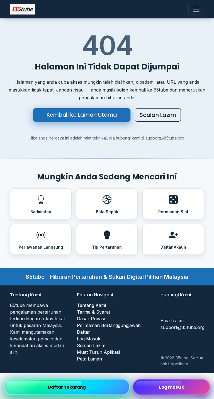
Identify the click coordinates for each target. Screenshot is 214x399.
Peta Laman (89, 359)
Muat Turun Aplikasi (98, 352)
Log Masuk (88, 339)
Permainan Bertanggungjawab (109, 325)
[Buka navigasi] (196, 9)
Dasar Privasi (91, 318)
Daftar (83, 332)
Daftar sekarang (67, 387)
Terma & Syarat (93, 312)
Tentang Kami (91, 305)
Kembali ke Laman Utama (82, 115)
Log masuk (171, 387)
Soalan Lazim (158, 115)
